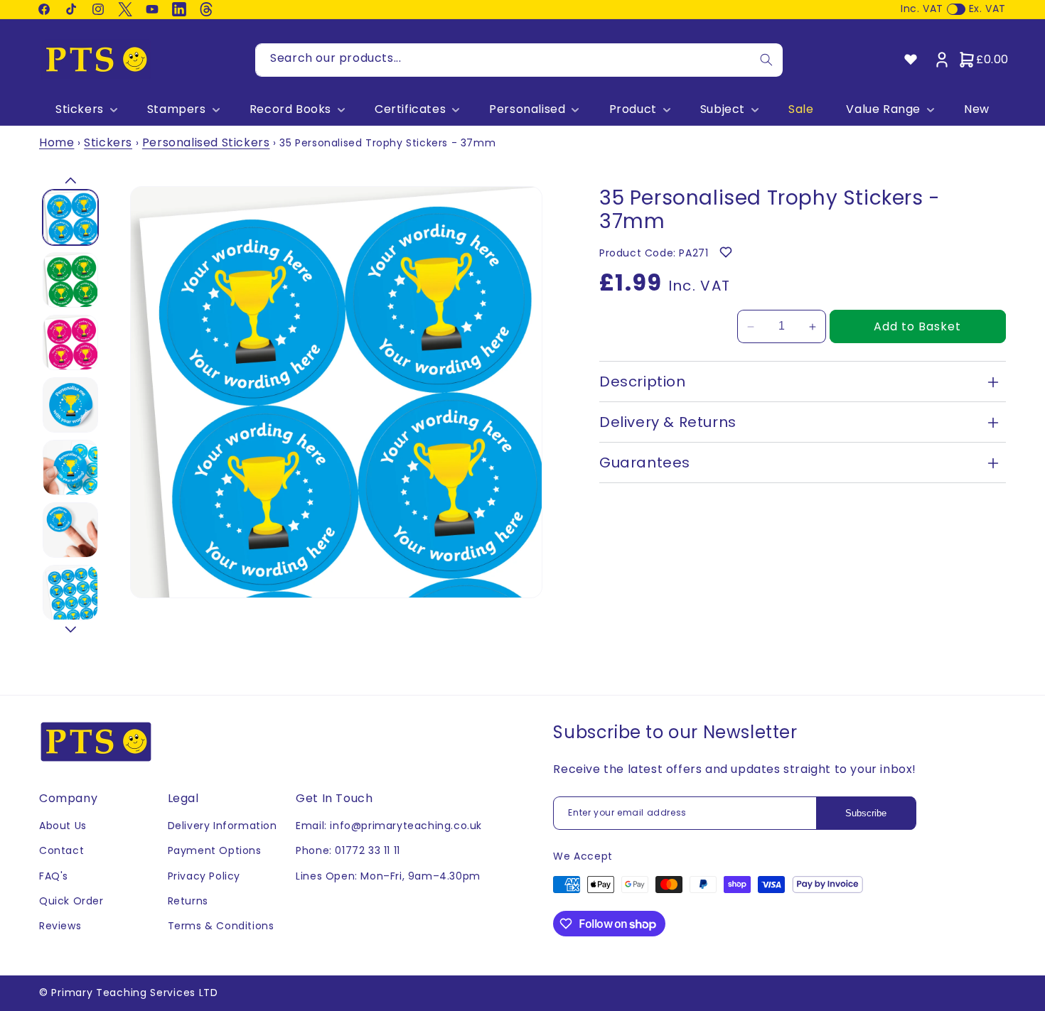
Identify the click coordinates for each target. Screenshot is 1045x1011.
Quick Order (71, 901)
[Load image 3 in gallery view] (70, 342)
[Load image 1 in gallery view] (70, 217)
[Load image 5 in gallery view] (70, 467)
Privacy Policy (204, 876)
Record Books (290, 109)
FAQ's (53, 876)
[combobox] (519, 60)
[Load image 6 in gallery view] (70, 530)
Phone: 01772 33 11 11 (348, 850)
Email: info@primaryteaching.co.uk (389, 825)
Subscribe (865, 813)
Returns (188, 901)
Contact (61, 850)
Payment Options (215, 850)
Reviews (60, 926)
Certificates (410, 109)
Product (633, 109)
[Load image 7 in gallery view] (70, 592)
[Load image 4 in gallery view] (70, 405)
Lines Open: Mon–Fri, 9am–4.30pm (388, 876)
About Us (63, 825)
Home (56, 142)
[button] (85, 110)
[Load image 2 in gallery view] (70, 280)
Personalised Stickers (206, 142)
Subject (722, 109)
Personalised (527, 109)
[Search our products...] (766, 60)
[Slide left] (70, 180)
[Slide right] (70, 629)
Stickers (79, 109)
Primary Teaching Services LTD (134, 992)
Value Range (883, 109)
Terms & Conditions (221, 926)
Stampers (176, 109)
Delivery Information (222, 825)
